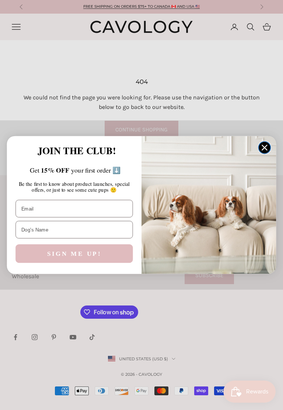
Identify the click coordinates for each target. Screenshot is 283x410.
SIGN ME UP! (74, 253)
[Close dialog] (265, 148)
